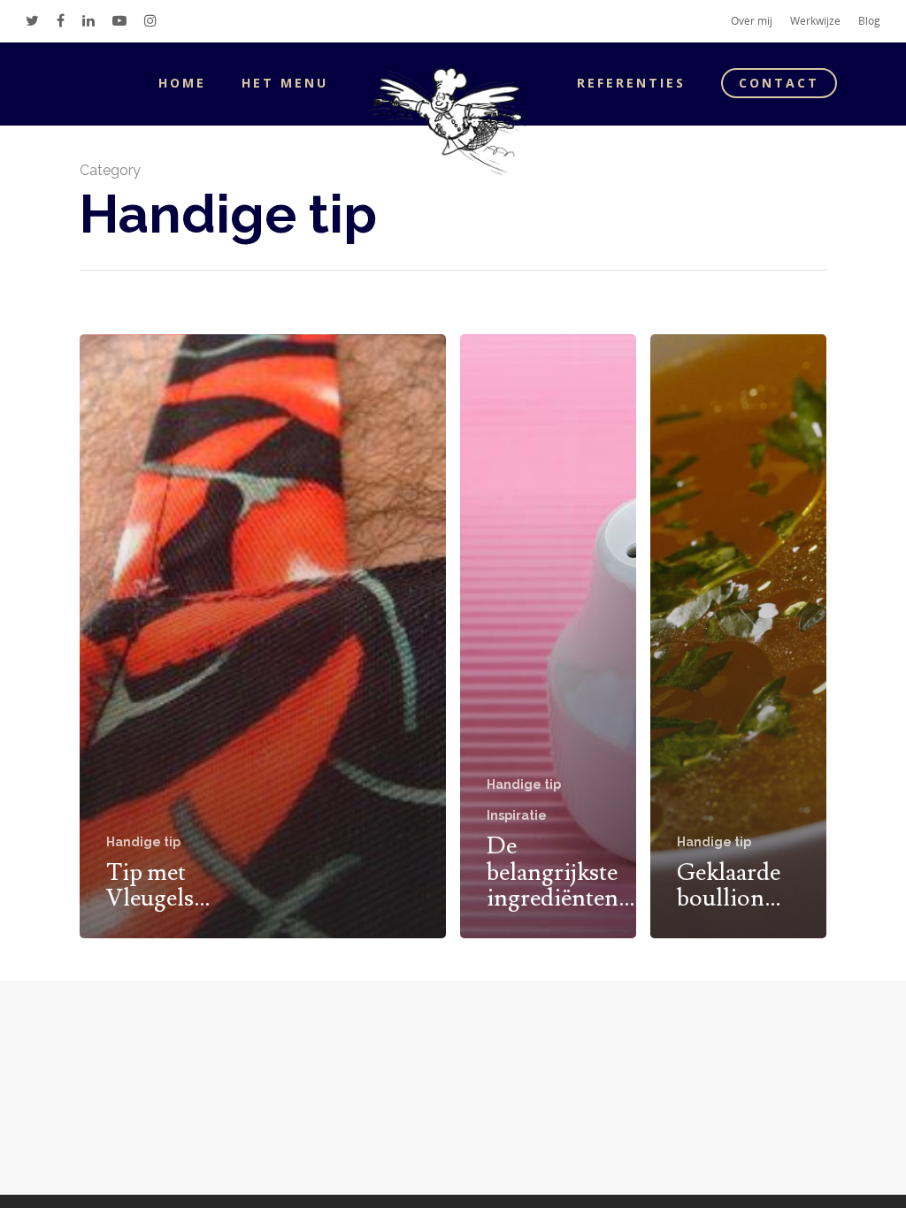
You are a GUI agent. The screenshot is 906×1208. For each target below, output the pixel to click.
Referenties (631, 82)
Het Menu (285, 82)
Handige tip (143, 842)
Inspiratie (517, 815)
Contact (779, 82)
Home (182, 82)
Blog (869, 20)
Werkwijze (815, 20)
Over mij (751, 20)
